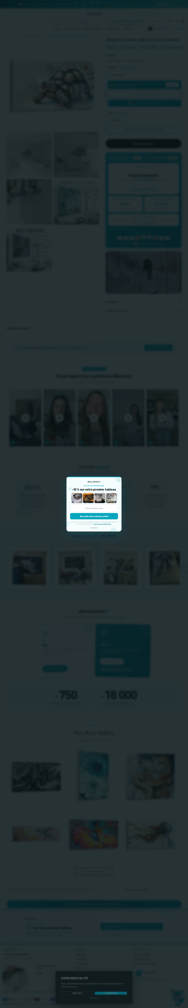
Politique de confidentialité (102, 524)
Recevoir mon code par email (94, 516)
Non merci (94, 527)
